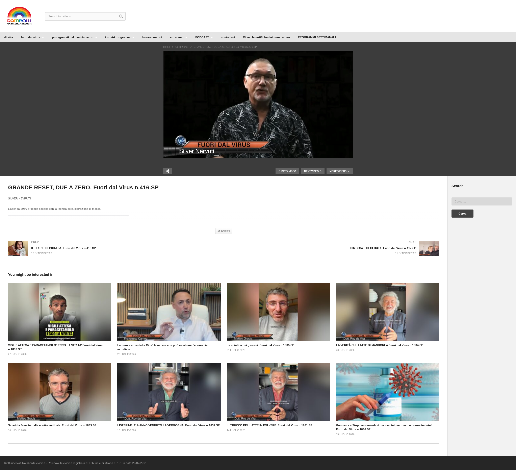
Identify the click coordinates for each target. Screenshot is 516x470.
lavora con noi (152, 37)
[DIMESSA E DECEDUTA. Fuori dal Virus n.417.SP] (333, 252)
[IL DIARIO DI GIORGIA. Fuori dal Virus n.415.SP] (114, 252)
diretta (8, 37)
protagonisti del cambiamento (73, 37)
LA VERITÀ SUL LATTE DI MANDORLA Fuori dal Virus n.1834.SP (379, 345)
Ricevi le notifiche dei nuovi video (266, 37)
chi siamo (177, 37)
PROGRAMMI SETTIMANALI (317, 37)
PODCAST (202, 37)
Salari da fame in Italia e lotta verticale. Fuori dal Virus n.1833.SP (52, 425)
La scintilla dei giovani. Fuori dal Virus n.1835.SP (260, 345)
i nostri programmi (118, 37)
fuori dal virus (31, 37)
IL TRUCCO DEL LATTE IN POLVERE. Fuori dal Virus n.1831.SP (269, 425)
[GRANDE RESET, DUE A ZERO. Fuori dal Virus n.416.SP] (59, 312)
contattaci (228, 37)
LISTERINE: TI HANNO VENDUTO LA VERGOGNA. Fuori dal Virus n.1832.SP (168, 425)
